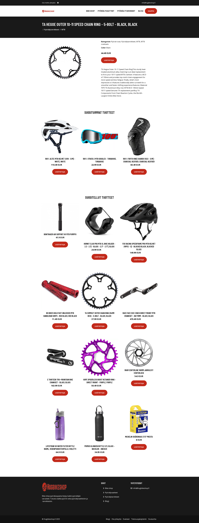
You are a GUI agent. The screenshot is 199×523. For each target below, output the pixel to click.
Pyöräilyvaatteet (106, 11)
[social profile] (57, 3)
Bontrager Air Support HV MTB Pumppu (60, 234)
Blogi (140, 11)
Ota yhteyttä (116, 519)
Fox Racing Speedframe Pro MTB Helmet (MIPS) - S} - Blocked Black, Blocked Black (138, 246)
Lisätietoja (109, 60)
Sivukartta (152, 519)
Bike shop (90, 11)
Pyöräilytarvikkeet (126, 11)
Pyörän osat (116, 41)
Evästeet (126, 519)
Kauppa (151, 11)
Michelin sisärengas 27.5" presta (139, 436)
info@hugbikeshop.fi (148, 3)
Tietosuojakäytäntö (139, 519)
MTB (63, 29)
